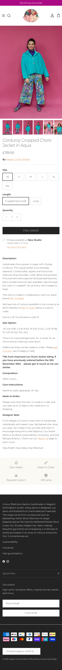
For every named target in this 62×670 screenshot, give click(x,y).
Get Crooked (17, 298)
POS (30, 659)
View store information (16, 247)
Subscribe (31, 613)
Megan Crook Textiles (18, 159)
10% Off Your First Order (31, 3)
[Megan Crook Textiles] (31, 15)
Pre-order (31, 230)
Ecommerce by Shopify (46, 659)
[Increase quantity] (18, 216)
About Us (43, 438)
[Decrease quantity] (5, 216)
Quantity (8, 210)
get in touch (28, 307)
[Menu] (3, 15)
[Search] (10, 15)
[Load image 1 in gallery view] (31, 72)
